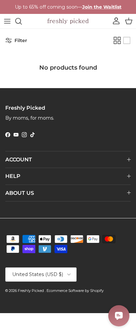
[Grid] (117, 40)
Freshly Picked (31, 290)
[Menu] (7, 21)
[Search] (22, 21)
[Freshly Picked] (68, 21)
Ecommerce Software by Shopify (75, 290)
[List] (127, 40)
